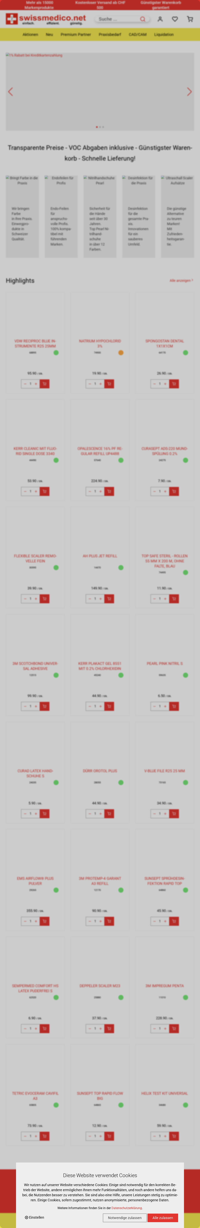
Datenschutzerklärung (127, 1208)
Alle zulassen (163, 1218)
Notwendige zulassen (125, 1218)
